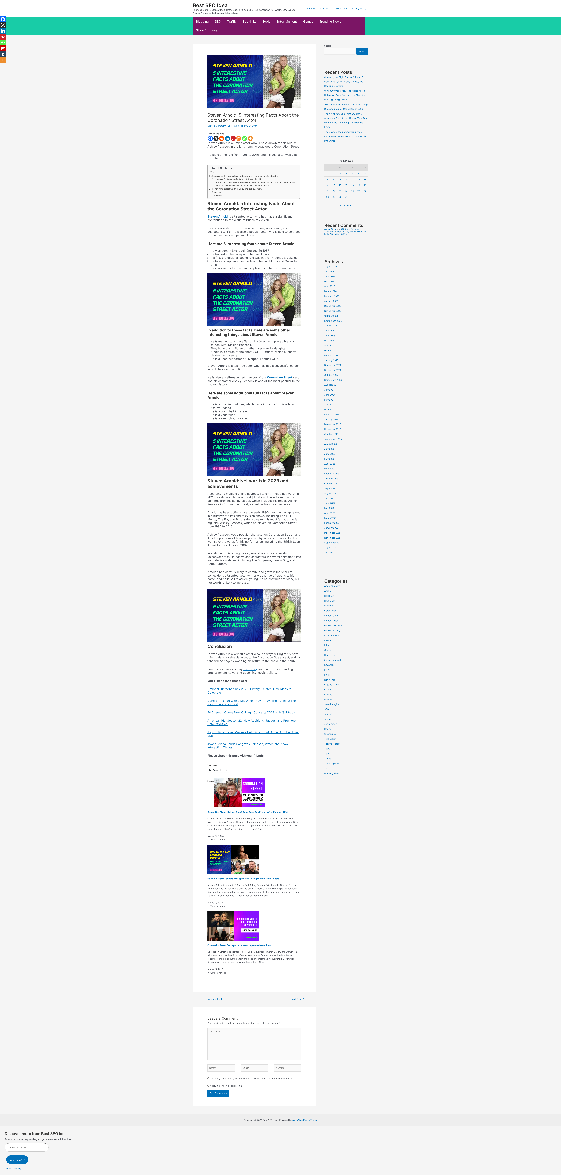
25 (352, 191)
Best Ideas (329, 600)
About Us (311, 8)
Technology (330, 739)
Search (328, 45)
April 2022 (329, 513)
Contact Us (326, 8)
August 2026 (330, 266)
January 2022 (331, 527)
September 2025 (333, 320)
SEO (218, 21)
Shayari (328, 714)
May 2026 (329, 281)
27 (365, 191)
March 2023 (330, 468)
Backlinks (249, 21)
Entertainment (286, 21)
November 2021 (332, 537)
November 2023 (332, 429)
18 (352, 185)
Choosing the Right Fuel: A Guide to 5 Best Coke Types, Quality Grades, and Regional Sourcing (343, 81)
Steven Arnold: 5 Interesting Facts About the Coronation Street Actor (244, 176)
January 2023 (331, 478)
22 (334, 191)
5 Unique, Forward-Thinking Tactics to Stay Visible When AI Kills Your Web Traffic (345, 231)
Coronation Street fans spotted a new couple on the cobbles (239, 945)
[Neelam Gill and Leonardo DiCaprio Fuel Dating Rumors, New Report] (233, 859)
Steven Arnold (217, 216)
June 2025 (329, 335)
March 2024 (330, 409)
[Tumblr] (3, 54)
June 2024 (329, 394)
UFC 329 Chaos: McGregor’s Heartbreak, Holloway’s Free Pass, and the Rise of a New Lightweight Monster (345, 95)
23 (340, 191)
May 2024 (329, 399)
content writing (332, 630)
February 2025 (331, 355)
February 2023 (332, 473)
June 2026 (329, 276)
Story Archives (206, 30)
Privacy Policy (359, 8)
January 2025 (331, 360)
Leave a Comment (216, 125)
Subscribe (15, 1160)
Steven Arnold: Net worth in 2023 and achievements (236, 189)
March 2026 (330, 291)
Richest (328, 699)
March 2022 (330, 518)
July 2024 (329, 389)
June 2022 (329, 503)
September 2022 (333, 488)
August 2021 (330, 547)
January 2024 (331, 419)
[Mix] (238, 138)
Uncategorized (332, 773)
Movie (327, 669)
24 (346, 191)
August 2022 (330, 493)
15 (334, 185)
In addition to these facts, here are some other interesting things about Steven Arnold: (256, 182)
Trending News (330, 21)
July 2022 (329, 498)
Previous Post (213, 999)
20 (365, 185)
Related (219, 195)
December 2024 (332, 365)
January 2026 (331, 301)
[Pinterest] (233, 138)
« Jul (342, 205)
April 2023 (329, 463)
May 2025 (329, 340)
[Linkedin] (227, 138)
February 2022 (331, 522)
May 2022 (329, 508)
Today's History (332, 743)
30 (340, 197)
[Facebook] (210, 138)
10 (346, 179)
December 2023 (332, 424)
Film (326, 645)
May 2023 (329, 458)
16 (340, 185)
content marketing (333, 625)
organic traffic (331, 684)
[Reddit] (221, 138)
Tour (326, 753)
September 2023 (333, 439)
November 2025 (332, 311)
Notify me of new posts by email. (227, 1085)
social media (330, 724)
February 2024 (332, 414)
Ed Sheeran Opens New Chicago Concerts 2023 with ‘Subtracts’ (251, 712)
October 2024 (331, 375)
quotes (327, 689)
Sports (327, 729)
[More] (250, 138)
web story (250, 669)
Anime (327, 591)
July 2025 (329, 330)
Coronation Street (279, 377)
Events (327, 640)
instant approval (332, 660)
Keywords (329, 664)
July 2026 (329, 271)
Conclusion (216, 192)
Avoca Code (330, 229)
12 (358, 179)
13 (365, 179)
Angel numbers (332, 586)
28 (327, 197)
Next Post (297, 999)
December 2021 (332, 532)
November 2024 (332, 370)
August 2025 (330, 325)
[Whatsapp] (244, 138)
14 (327, 185)
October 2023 (331, 434)
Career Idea (330, 610)
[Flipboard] (3, 48)
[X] (216, 138)
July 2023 (329, 449)
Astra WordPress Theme (305, 1120)
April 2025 (329, 345)
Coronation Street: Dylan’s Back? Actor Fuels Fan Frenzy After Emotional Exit (247, 812)
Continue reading (13, 1168)
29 (334, 197)
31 (346, 197)
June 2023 (329, 454)
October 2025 (331, 315)
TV (245, 125)
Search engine (331, 704)
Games (308, 21)
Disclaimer (341, 8)
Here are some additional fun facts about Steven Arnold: (242, 185)
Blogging (202, 21)
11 (353, 179)
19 (358, 185)
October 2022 (331, 483)
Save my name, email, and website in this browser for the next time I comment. (252, 1078)
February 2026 (331, 296)
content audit (331, 615)
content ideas (331, 620)
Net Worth (329, 679)
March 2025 (330, 350)
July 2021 (329, 552)
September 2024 (333, 380)
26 (358, 191)
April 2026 (329, 286)
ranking (328, 694)
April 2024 (329, 404)
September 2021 (332, 542)
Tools (266, 21)
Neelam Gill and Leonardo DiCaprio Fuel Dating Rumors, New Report (243, 878)
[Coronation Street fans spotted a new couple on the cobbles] (233, 925)
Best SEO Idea (210, 5)
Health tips (329, 655)
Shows (327, 719)
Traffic (232, 21)
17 (346, 185)
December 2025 (332, 306)
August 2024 (331, 384)
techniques (330, 734)
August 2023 (331, 444)
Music (327, 674)
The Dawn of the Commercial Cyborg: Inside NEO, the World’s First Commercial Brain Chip (345, 136)
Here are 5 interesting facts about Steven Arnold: (238, 179)
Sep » (350, 205)
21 (327, 191)
